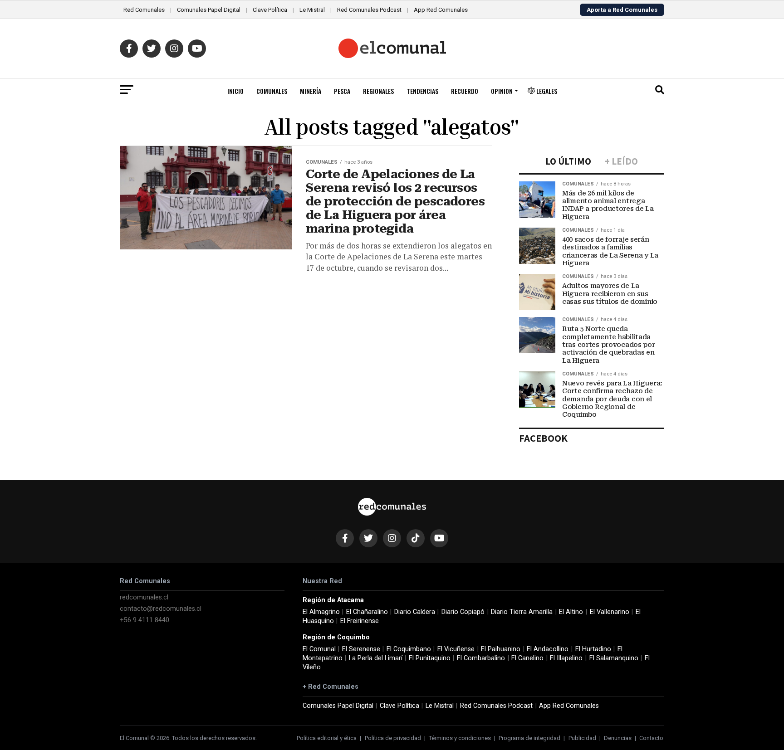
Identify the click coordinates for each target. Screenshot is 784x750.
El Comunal (319, 649)
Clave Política (270, 9)
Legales (546, 91)
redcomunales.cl (144, 597)
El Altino (571, 612)
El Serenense (361, 649)
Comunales (271, 91)
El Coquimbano (409, 649)
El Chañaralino (367, 612)
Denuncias (618, 738)
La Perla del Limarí (375, 658)
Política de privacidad (393, 738)
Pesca (342, 91)
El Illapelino (566, 658)
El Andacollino (547, 649)
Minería (310, 91)
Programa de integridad (529, 738)
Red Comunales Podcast (369, 9)
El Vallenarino (609, 612)
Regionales (378, 91)
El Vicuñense (456, 649)
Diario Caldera (414, 612)
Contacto (651, 738)
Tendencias (422, 91)
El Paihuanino (500, 649)
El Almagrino (321, 612)
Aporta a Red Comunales (622, 9)
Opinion (502, 91)
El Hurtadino (593, 649)
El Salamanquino (613, 658)
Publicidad (582, 738)
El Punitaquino (430, 658)
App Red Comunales (441, 9)
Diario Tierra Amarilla (522, 612)
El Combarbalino (481, 658)
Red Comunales (144, 9)
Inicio (235, 91)
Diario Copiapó (463, 612)
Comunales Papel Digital (208, 9)
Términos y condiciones (460, 738)
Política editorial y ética (327, 738)
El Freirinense (359, 621)
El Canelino (527, 658)
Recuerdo (464, 91)
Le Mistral (312, 9)
